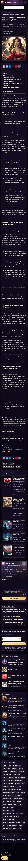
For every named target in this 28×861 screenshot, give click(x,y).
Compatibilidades (18, 780)
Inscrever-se (13, 643)
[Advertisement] (14, 7)
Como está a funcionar (8, 777)
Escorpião (18, 786)
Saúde (23, 822)
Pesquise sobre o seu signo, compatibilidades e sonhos (14, 840)
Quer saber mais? (8, 91)
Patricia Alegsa (9, 31)
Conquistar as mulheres (8, 783)
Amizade (4, 765)
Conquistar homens (19, 783)
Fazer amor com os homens (9, 792)
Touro (14, 828)
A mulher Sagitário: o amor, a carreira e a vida (13, 442)
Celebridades (21, 771)
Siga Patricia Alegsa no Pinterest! (10, 96)
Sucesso (21, 825)
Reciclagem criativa (14, 816)
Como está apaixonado (20, 777)
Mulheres (18, 466)
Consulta (4, 579)
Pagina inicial (5, 12)
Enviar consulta (14, 598)
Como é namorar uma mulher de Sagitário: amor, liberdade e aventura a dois (19, 478)
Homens (4, 795)
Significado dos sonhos (12, 825)
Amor (10, 765)
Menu (4, 858)
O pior (20, 804)
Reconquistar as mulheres (8, 819)
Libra (14, 801)
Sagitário (11, 12)
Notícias (4, 804)
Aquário (4, 768)
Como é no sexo (16, 774)
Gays (18, 792)
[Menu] (25, 2)
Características (13, 771)
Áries (9, 768)
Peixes (11, 807)
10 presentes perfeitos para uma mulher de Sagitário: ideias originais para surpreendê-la (18, 499)
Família (4, 789)
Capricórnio (5, 771)
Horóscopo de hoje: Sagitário (9, 616)
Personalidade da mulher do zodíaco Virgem (19, 520)
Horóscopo (11, 463)
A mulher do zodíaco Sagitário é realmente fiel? (18, 546)
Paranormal (5, 807)
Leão (4, 801)
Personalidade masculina (8, 813)
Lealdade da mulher (7, 798)
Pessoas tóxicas (19, 813)
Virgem (19, 828)
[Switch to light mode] (22, 2)
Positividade (5, 816)
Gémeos (23, 792)
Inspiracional (18, 795)
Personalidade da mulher (8, 466)
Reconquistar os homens (8, 822)
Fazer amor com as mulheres (14, 789)
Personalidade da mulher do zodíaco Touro (19, 533)
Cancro (21, 768)
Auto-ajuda (14, 768)
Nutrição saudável (12, 804)
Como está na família (7, 780)
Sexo (4, 825)
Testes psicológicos (7, 828)
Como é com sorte (7, 774)
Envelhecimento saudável (8, 786)
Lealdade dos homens (19, 798)
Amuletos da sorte (17, 765)
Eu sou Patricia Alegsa (9, 607)
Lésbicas (9, 801)
